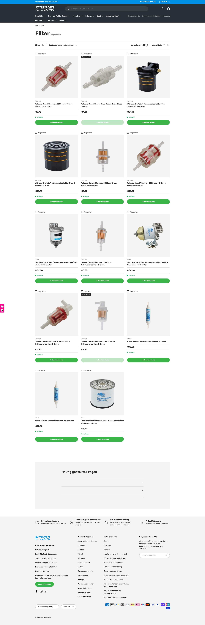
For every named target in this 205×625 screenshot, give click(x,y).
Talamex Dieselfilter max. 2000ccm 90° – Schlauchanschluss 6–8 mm (52, 342)
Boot (99, 16)
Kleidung (38, 20)
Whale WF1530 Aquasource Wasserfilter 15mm (146, 341)
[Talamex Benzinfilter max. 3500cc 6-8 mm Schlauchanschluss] (102, 156)
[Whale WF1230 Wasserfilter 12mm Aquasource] (56, 393)
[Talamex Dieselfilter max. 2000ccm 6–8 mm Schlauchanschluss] (56, 77)
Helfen (61, 20)
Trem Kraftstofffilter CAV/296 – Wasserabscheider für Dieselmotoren (102, 422)
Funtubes (76, 16)
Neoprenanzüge (84, 592)
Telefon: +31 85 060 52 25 (45, 558)
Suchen (167, 16)
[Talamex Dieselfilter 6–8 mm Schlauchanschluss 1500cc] (102, 77)
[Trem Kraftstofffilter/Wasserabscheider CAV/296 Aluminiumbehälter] (56, 235)
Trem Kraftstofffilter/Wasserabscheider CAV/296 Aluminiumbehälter (56, 263)
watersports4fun (45, 617)
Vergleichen (136, 45)
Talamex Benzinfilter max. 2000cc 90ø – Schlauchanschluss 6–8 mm (98, 342)
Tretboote (81, 558)
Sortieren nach (55, 45)
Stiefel (80, 554)
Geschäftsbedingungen (113, 562)
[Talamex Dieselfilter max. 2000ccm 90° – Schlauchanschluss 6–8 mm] (56, 314)
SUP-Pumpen (83, 575)
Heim (36, 25)
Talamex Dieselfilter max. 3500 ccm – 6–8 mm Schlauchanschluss (146, 184)
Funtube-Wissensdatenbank (115, 598)
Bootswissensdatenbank (114, 580)
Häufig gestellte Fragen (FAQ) (115, 554)
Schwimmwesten (84, 597)
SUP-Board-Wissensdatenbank (116, 575)
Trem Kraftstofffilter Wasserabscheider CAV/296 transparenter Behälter (147, 263)
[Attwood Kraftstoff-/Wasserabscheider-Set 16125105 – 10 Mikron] (148, 77)
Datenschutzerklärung (113, 567)
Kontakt (107, 550)
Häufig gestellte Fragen (151, 16)
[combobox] (106, 8)
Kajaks (80, 567)
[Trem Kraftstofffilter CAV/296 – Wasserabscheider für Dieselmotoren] (102, 393)
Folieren (88, 16)
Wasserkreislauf (112, 16)
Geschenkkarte (134, 16)
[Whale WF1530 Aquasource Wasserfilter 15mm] (148, 314)
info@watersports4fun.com (46, 563)
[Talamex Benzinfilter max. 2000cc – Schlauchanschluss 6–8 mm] (102, 235)
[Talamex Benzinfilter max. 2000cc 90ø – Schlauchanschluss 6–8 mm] (102, 314)
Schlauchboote (84, 562)
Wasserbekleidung (85, 588)
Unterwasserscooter (86, 571)
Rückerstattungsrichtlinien (114, 558)
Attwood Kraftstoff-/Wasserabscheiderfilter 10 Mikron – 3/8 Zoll (55, 184)
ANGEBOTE (52, 20)
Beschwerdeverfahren (113, 571)
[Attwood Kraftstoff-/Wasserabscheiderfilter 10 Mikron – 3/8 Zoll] (56, 156)
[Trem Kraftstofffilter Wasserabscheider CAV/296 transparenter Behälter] (148, 235)
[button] (168, 8)
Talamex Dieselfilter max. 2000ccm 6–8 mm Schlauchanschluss (53, 105)
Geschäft (38, 16)
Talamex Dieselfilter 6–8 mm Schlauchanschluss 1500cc (101, 105)
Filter (42, 25)
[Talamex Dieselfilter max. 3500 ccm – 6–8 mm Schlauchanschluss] (148, 156)
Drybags (81, 580)
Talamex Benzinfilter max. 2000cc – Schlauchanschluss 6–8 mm (96, 263)
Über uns (107, 545)
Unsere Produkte (44, 584)
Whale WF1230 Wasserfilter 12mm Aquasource (54, 421)
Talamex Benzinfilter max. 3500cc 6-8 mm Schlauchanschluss (99, 184)
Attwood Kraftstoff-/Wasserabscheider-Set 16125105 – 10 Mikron (145, 105)
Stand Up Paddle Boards (57, 16)
